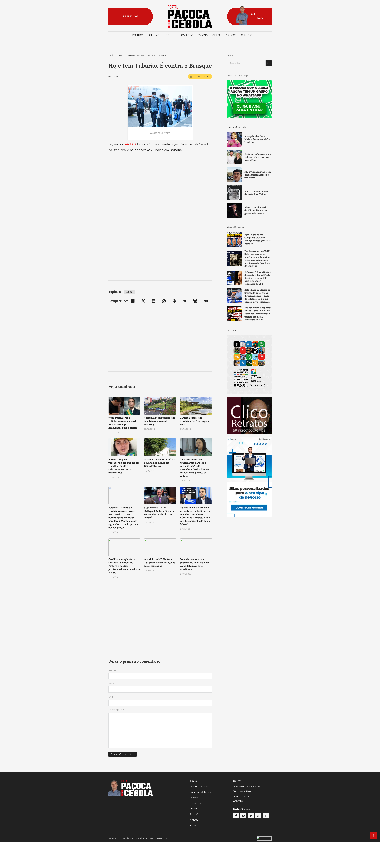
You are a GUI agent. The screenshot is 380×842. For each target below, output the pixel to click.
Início (111, 55)
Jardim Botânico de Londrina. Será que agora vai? (194, 421)
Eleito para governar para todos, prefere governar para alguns (257, 157)
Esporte (169, 35)
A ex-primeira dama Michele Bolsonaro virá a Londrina (257, 139)
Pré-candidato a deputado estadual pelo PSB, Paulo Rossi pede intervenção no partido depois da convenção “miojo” (258, 313)
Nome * (112, 670)
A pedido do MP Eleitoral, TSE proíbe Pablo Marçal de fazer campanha (159, 562)
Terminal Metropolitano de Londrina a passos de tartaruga (159, 421)
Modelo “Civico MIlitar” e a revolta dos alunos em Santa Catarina (159, 463)
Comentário (116, 710)
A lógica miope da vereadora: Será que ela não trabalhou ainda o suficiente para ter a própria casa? (124, 466)
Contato (246, 35)
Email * (112, 683)
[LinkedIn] (153, 301)
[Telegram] (185, 301)
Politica (137, 35)
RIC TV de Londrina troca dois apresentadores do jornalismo (257, 174)
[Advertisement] (160, 191)
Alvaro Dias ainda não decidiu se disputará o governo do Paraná (255, 210)
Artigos (231, 35)
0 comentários (202, 76)
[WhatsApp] (164, 301)
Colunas (153, 35)
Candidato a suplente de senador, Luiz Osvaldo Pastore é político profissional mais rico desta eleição (124, 566)
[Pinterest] (174, 301)
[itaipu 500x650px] (249, 364)
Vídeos (216, 35)
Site (110, 696)
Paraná (202, 35)
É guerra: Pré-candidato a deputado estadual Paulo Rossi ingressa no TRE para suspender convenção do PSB (257, 278)
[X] (143, 301)
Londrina (186, 35)
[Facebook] (133, 301)
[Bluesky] (195, 301)
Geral (120, 55)
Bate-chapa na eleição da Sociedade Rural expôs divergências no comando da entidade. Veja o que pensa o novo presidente (257, 295)
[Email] (205, 301)
